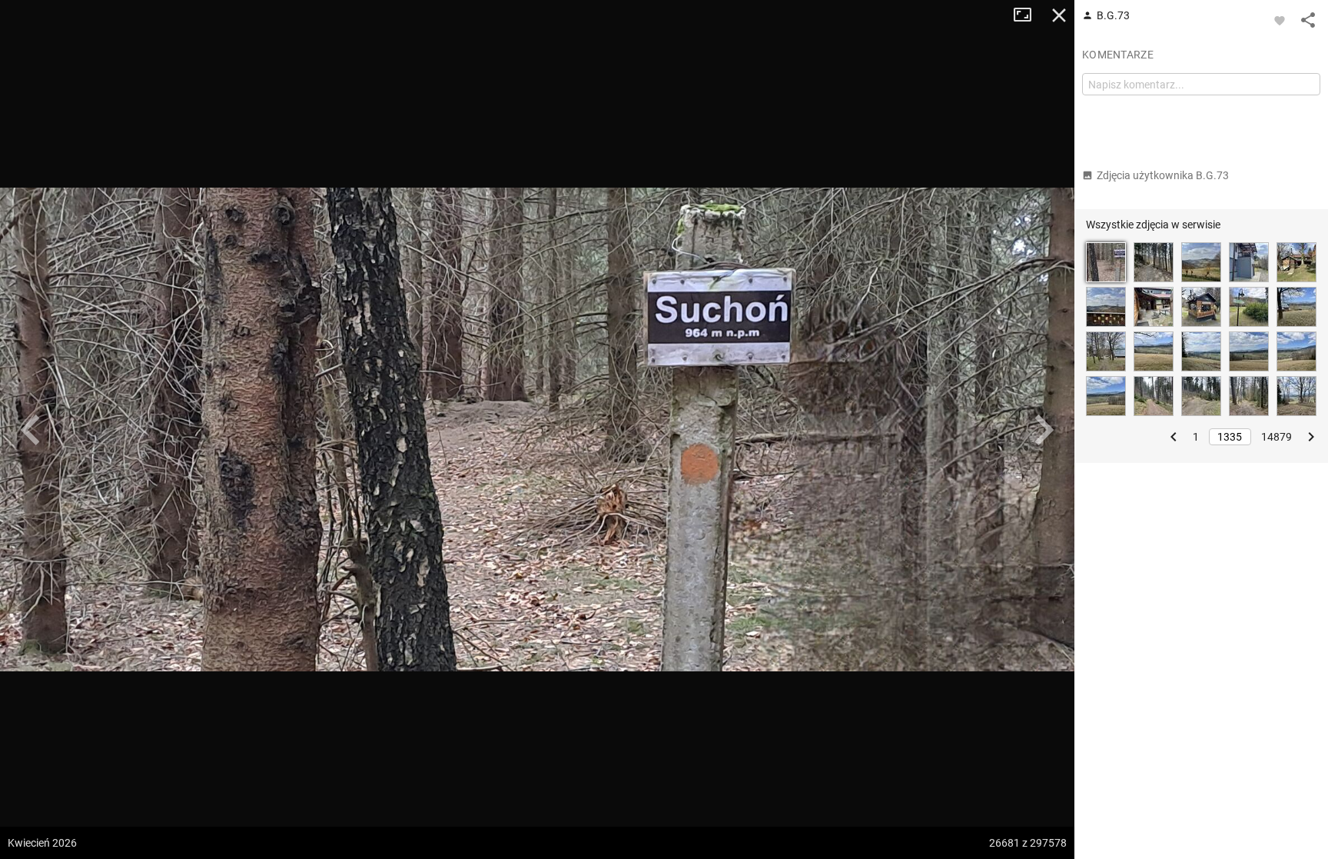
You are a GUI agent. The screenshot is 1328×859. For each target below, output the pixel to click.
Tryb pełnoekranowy (1028, 15)
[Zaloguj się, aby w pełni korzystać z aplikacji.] (1279, 20)
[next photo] (1043, 430)
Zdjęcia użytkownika (1163, 175)
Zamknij (1059, 15)
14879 (1276, 437)
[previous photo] (30, 430)
